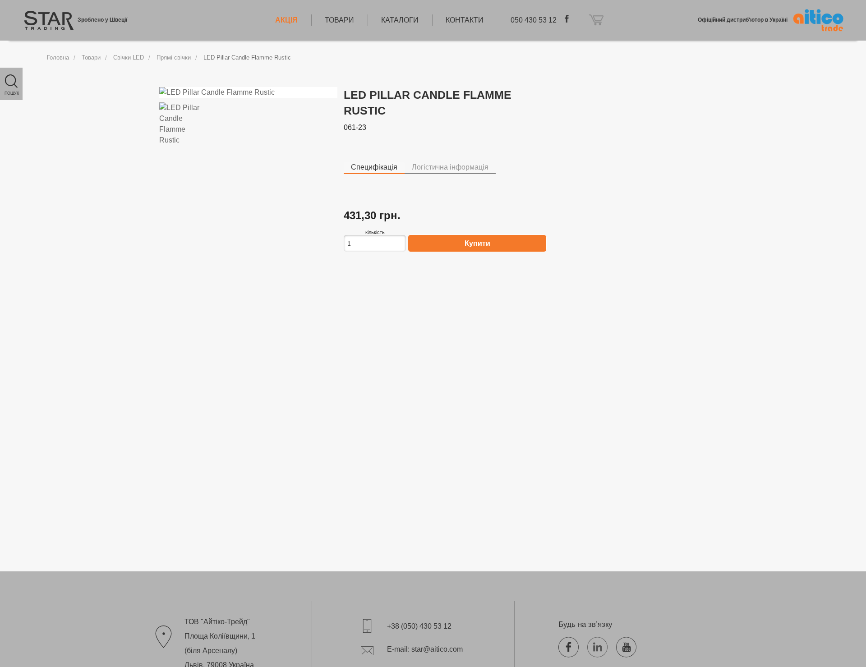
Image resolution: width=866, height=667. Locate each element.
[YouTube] (629, 645)
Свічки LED (128, 57)
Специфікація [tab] (374, 167)
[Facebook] (571, 645)
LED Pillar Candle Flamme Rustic (247, 57)
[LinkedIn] (600, 645)
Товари (91, 57)
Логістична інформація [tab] (450, 167)
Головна (58, 57)
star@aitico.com (437, 649)
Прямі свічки (174, 57)
